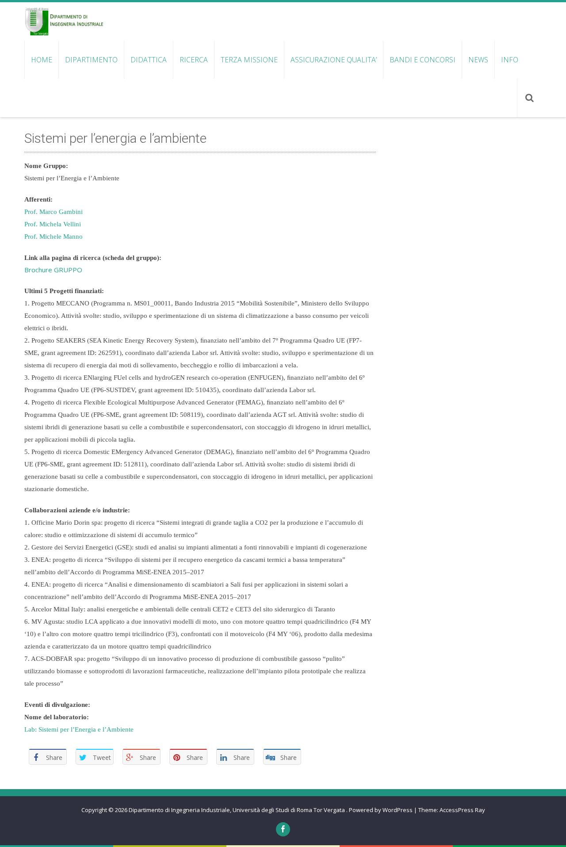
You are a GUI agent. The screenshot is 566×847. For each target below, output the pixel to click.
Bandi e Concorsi (422, 60)
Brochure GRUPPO (53, 269)
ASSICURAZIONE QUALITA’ (334, 60)
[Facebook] (283, 829)
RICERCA (194, 60)
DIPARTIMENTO (91, 60)
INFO (509, 60)
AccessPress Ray (462, 810)
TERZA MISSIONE (249, 60)
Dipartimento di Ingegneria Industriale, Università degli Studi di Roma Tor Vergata (237, 810)
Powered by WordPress (381, 810)
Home (41, 60)
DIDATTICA (148, 60)
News (478, 60)
